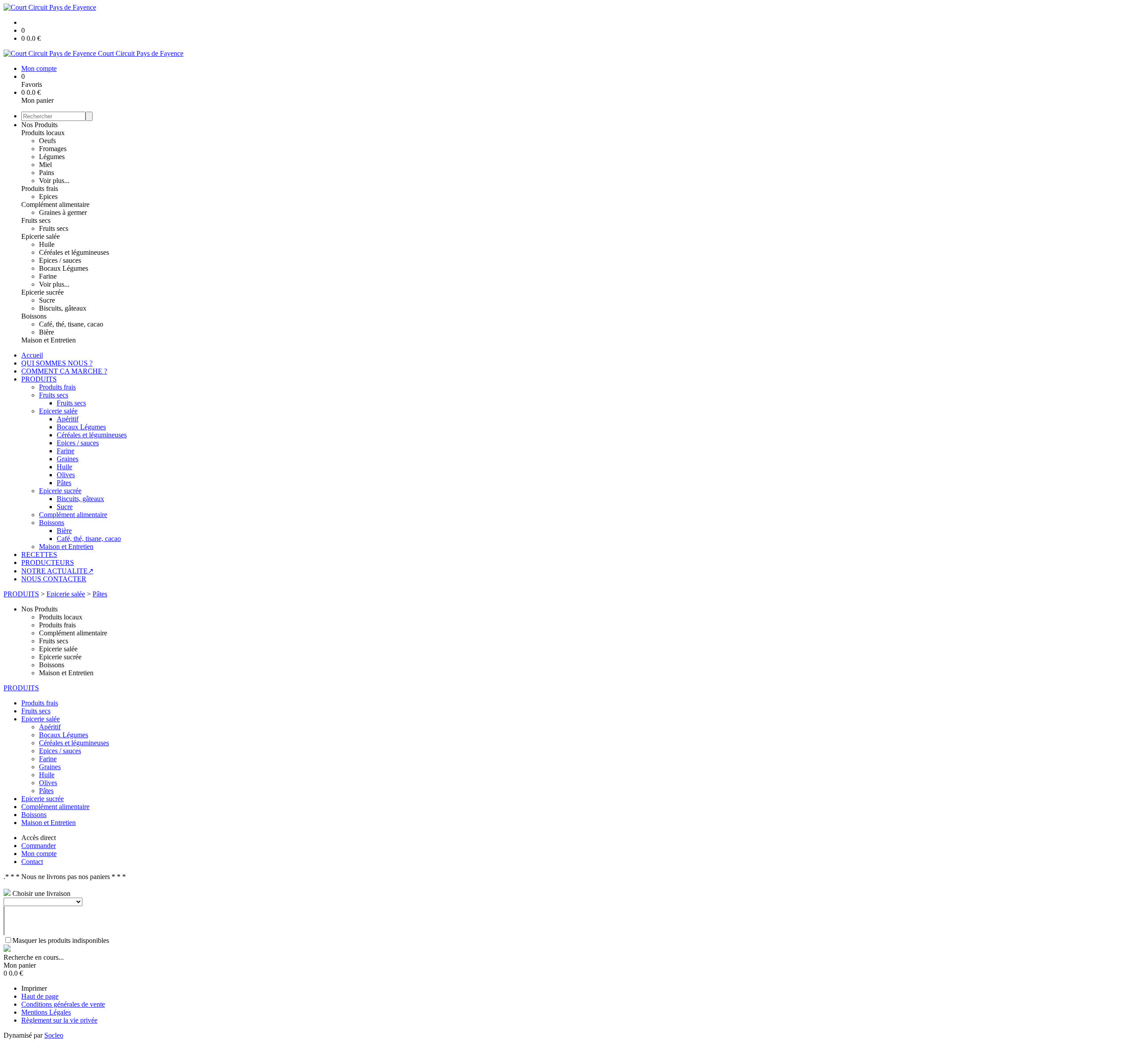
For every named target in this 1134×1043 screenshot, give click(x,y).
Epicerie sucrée (42, 292)
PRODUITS (39, 379)
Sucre (47, 300)
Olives (66, 475)
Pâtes (64, 482)
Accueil (32, 355)
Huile (46, 244)
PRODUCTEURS (47, 562)
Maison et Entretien (48, 340)
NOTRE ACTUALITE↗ (57, 571)
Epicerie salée (40, 236)
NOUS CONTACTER (53, 579)
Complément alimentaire (55, 204)
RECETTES (39, 554)
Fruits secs (35, 220)
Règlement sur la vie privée (59, 1020)
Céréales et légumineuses (74, 252)
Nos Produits (39, 124)
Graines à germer (63, 212)
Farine (48, 276)
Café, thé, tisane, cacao (71, 324)
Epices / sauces (60, 260)
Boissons (34, 316)
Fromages (52, 148)
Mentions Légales (46, 1012)
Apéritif (67, 419)
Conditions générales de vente (63, 1004)
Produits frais (39, 188)
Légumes (52, 156)
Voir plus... (54, 180)
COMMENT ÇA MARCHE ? (64, 371)
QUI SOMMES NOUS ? (57, 363)
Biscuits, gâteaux (62, 308)
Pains (46, 172)
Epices (48, 196)
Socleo (53, 1035)
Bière (46, 332)
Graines (67, 459)
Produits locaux (43, 132)
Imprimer (34, 988)
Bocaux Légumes (63, 268)
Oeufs (47, 140)
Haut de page (39, 996)
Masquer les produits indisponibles (60, 940)
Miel (45, 164)
